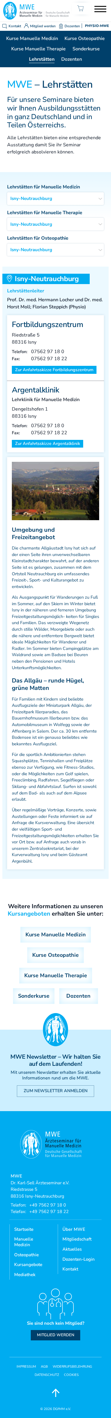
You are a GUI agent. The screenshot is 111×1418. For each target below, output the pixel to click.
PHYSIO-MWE (97, 25)
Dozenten (72, 25)
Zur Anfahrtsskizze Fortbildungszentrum (54, 370)
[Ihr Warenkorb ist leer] (82, 8)
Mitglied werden (43, 25)
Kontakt (15, 25)
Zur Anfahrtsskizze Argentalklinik (47, 443)
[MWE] (36, 10)
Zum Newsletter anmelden (56, 1091)
